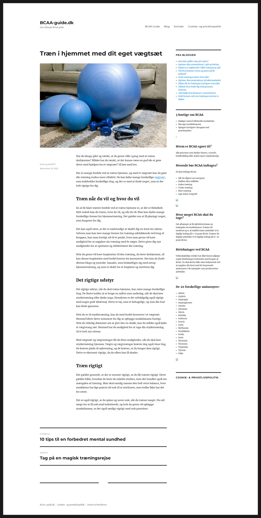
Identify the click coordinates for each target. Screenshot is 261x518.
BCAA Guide (152, 26)
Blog (167, 26)
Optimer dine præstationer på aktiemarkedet (199, 80)
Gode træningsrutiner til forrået (193, 77)
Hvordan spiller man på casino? (193, 61)
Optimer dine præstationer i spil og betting (198, 64)
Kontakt (179, 26)
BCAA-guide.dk (57, 22)
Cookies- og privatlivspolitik (204, 26)
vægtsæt (160, 177)
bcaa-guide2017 (48, 164)
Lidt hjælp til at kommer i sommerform (197, 93)
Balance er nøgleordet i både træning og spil (199, 67)
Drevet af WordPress (97, 505)
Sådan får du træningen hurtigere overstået (199, 83)
